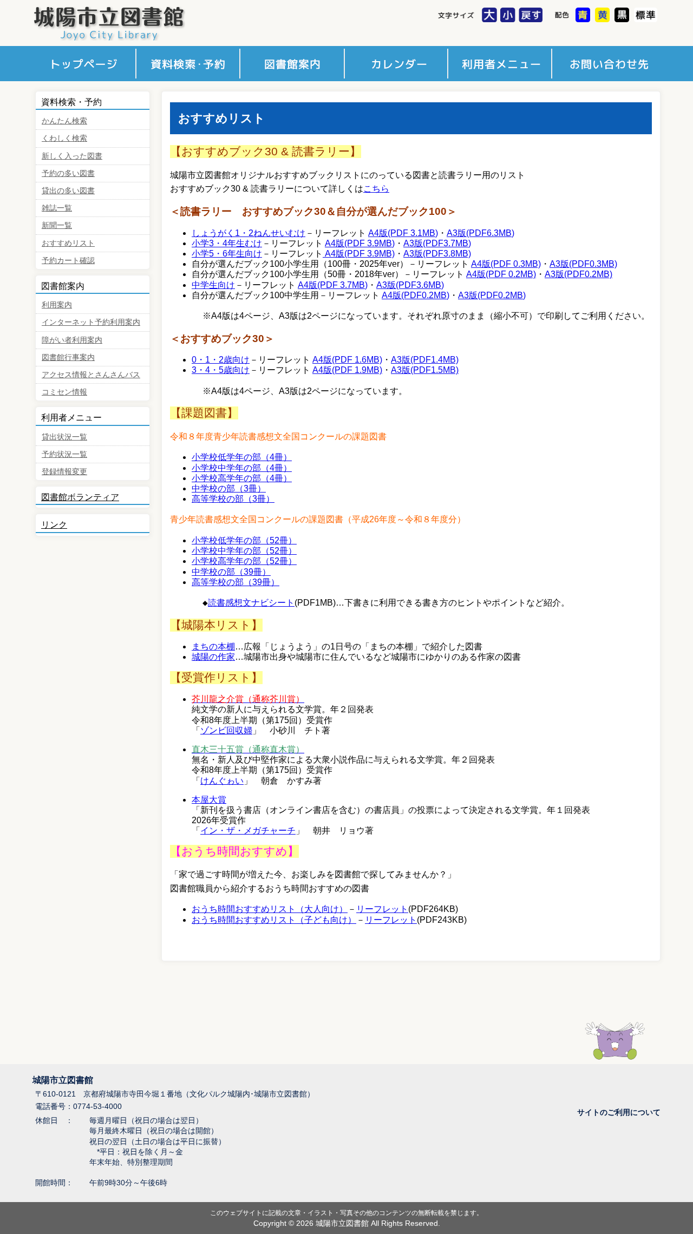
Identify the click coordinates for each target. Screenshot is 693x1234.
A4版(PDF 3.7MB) (333, 285)
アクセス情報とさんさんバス (91, 375)
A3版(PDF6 (469, 233)
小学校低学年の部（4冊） (242, 457)
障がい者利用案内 (72, 340)
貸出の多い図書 (68, 191)
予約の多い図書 (68, 173)
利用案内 (57, 305)
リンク (54, 524)
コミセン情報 (64, 392)
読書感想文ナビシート (251, 602)
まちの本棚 (213, 646)
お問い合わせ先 (607, 63)
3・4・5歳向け (221, 370)
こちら (376, 188)
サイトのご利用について (619, 1112)
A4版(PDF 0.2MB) (501, 274)
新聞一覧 (57, 225)
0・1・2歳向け (221, 359)
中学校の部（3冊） (229, 488)
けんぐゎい (222, 780)
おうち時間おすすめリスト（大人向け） (270, 909)
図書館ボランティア (80, 497)
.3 (495, 233)
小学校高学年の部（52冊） (244, 561)
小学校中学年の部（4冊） (242, 467)
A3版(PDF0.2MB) (578, 274)
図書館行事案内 (68, 357)
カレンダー (398, 63)
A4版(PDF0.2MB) (415, 295)
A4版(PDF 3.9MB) (360, 243)
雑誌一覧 (57, 208)
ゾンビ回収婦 (226, 730)
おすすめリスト (68, 243)
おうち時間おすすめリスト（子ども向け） (274, 919)
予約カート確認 (68, 261)
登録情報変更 (64, 472)
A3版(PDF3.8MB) (437, 253)
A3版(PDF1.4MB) (425, 359)
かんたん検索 (64, 121)
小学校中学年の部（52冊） (244, 550)
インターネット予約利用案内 (91, 322)
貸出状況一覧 (64, 437)
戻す (532, 16)
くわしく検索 (64, 138)
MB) (506, 233)
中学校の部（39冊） (231, 571)
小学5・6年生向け (227, 253)
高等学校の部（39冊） (235, 582)
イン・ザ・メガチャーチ (248, 830)
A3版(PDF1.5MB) (425, 370)
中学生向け (213, 285)
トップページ (84, 63)
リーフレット (382, 909)
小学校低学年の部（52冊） (244, 540)
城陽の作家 (213, 656)
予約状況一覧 (64, 454)
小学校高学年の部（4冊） (242, 478)
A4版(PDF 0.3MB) (506, 263)
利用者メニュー (502, 63)
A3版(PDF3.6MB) (410, 285)
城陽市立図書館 (130, 23)
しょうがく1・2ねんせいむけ (248, 233)
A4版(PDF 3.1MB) (403, 233)
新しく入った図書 (72, 156)
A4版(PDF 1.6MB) (347, 359)
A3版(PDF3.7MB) (437, 243)
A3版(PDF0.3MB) (583, 263)
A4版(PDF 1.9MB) (347, 370)
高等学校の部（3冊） (233, 498)
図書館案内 (293, 63)
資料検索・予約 (189, 63)
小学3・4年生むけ (227, 243)
